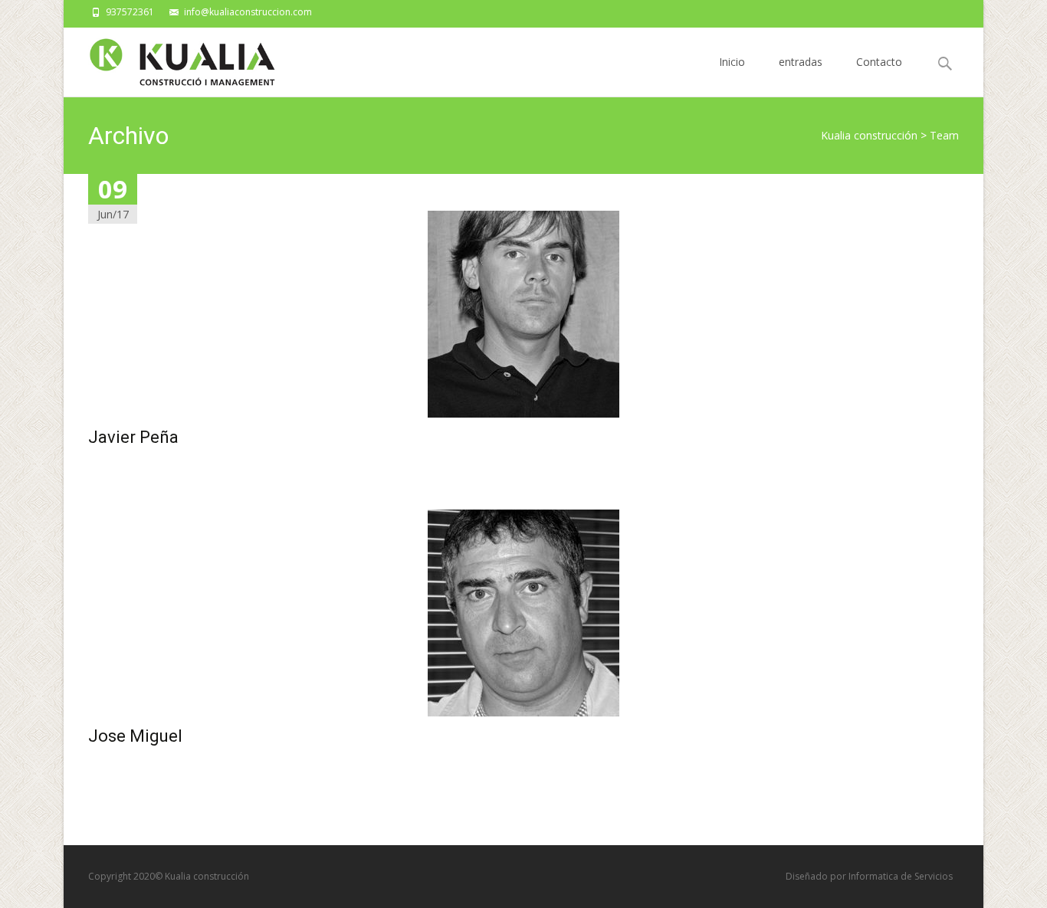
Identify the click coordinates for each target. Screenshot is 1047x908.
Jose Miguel (135, 736)
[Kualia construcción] (172, 58)
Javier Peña (133, 437)
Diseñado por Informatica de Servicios (869, 876)
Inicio (732, 61)
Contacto (879, 61)
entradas (800, 61)
